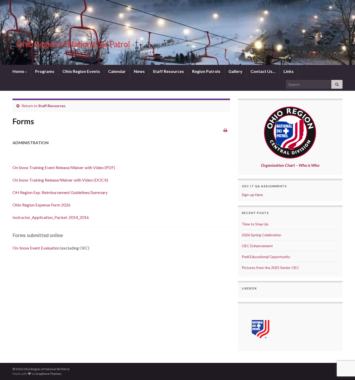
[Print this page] (225, 130)
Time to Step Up (255, 224)
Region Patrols (206, 71)
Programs (44, 71)
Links (289, 71)
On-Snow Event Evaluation (36, 247)
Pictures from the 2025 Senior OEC (270, 267)
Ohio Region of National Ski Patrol (73, 44)
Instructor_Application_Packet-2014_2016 (50, 217)
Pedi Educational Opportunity (266, 256)
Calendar (117, 71)
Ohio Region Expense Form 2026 (41, 204)
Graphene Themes (48, 374)
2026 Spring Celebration (261, 235)
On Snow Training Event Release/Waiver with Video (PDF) (63, 167)
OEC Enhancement (257, 246)
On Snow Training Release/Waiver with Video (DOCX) (60, 179)
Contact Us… (263, 71)
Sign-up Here (252, 194)
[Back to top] (343, 349)
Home (18, 71)
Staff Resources (168, 71)
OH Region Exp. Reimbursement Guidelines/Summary (60, 192)
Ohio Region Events (81, 71)
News (139, 71)
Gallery (235, 71)
